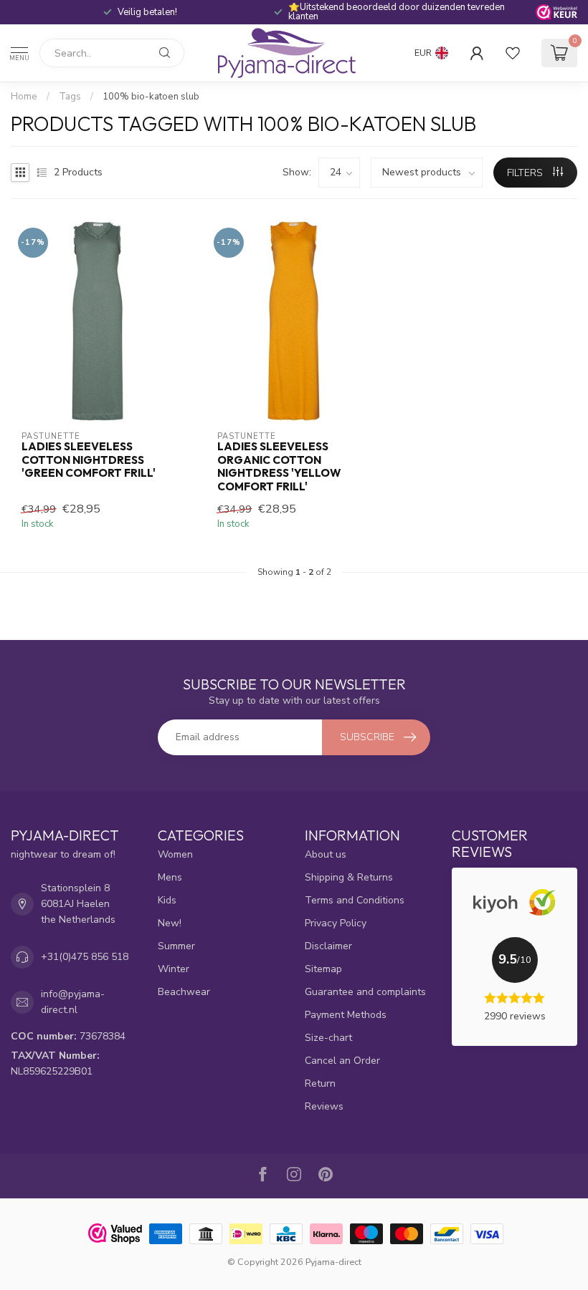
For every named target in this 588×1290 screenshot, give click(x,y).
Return (320, 1083)
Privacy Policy (335, 923)
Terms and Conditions (354, 900)
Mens (170, 877)
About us (325, 854)
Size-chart (328, 1037)
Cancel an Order (342, 1060)
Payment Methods (346, 1015)
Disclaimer (328, 946)
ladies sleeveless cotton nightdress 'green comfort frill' (89, 460)
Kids (167, 900)
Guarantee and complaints (365, 992)
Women (175, 854)
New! (169, 923)
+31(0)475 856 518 (84, 957)
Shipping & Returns (349, 877)
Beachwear (184, 992)
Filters (526, 173)
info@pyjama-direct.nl (73, 1002)
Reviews (324, 1106)
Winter (173, 969)
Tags (70, 96)
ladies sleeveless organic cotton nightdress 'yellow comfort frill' (279, 466)
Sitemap (323, 969)
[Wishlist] (513, 53)
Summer (176, 946)
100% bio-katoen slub (151, 96)
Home (24, 96)
